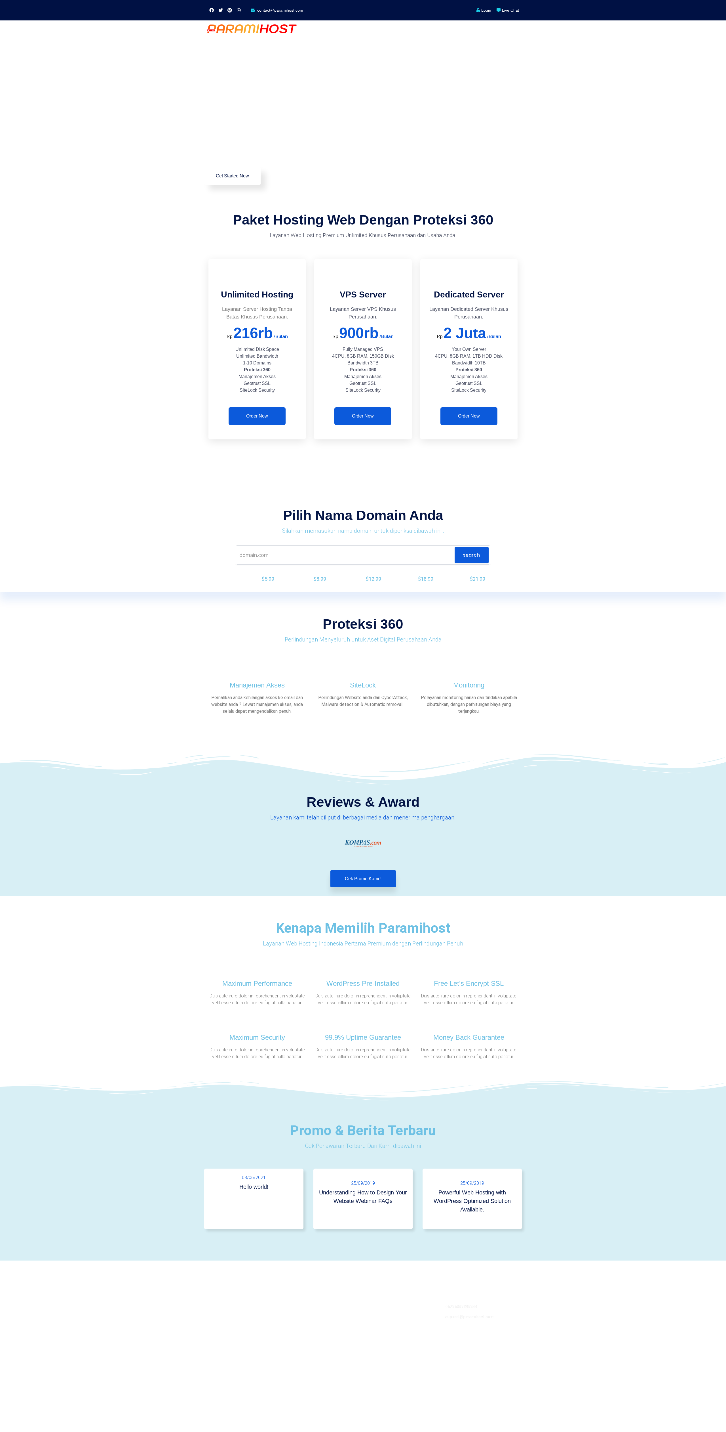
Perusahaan (442, 28)
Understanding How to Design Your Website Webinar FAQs (363, 1196)
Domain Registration (226, 1347)
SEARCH (471, 555)
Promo (478, 28)
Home (333, 28)
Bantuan (510, 28)
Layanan (401, 28)
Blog (290, 1316)
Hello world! (254, 1187)
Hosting (364, 28)
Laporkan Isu (378, 1316)
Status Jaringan (380, 1326)
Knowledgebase (381, 1337)
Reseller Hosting (223, 1316)
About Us (295, 1306)
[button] (232, 176)
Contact (373, 1306)
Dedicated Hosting (225, 1337)
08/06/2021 (254, 1177)
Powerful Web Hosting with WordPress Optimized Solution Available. (472, 1201)
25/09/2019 (363, 1183)
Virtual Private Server (227, 1326)
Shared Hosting (221, 1306)
